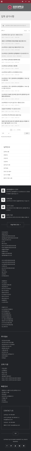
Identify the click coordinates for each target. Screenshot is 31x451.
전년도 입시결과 (7, 171)
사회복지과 (4, 266)
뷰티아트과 (4, 243)
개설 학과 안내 (15, 224)
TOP (15, 433)
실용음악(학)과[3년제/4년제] (8, 236)
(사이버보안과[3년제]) (7, 322)
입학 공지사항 (7, 164)
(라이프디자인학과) (6, 288)
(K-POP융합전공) (5, 311)
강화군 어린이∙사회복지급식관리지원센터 (11, 380)
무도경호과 (4, 282)
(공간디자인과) (5, 296)
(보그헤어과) (5, 326)
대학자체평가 (5, 356)
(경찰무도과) (5, 307)
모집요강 (6, 158)
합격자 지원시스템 (8, 178)
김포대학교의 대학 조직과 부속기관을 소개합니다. (17, 217)
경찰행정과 (4, 280)
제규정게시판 (5, 352)
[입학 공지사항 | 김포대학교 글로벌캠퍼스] (15, 7)
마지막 (18, 129)
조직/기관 (9, 215)
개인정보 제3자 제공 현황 (7, 342)
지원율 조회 (4, 398)
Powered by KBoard (6, 136)
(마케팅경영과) (5, 275)
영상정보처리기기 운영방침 (8, 344)
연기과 (3, 241)
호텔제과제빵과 (5, 249)
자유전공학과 (5, 232)
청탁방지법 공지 (5, 348)
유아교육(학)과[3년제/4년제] (8, 260)
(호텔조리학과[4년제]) (7, 253)
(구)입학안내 (5, 402)
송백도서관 (4, 374)
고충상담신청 (5, 350)
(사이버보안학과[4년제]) (7, 324)
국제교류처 (4, 368)
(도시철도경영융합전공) (7, 318)
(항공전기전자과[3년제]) (7, 320)
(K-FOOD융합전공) (6, 313)
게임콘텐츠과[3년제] (6, 284)
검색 (27, 133)
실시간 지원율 (7, 174)
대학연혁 (9, 198)
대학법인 (4, 358)
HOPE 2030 (10, 206)
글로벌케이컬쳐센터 (6, 376)
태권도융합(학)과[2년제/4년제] (9, 247)
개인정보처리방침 (6, 340)
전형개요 (6, 155)
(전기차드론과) (5, 290)
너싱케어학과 (5, 302)
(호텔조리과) (5, 251)
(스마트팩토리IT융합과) (7, 309)
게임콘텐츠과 (5, 286)
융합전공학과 (5, 234)
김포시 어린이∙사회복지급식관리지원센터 (11, 378)
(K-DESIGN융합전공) (6, 315)
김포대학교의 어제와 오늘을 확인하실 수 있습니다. (17, 200)
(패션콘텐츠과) (5, 298)
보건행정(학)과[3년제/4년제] (8, 264)
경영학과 (4, 274)
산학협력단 (4, 370)
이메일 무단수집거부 (6, 346)
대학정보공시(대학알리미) (8, 354)
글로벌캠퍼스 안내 (12, 189)
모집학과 (6, 161)
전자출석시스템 (5, 392)
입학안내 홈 (6, 151)
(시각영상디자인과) (6, 294)
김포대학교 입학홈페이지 (7, 396)
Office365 (4, 394)
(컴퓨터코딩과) (5, 292)
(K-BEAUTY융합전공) (6, 316)
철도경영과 (4, 272)
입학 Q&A (6, 168)
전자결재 (4, 400)
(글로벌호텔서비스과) (7, 255)
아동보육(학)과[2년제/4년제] (8, 262)
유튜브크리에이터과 (6, 239)
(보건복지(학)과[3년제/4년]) (8, 268)
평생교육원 (4, 372)
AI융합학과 (4, 300)
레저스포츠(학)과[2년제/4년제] (9, 245)
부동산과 (4, 270)
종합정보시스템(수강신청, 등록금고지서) (11, 390)
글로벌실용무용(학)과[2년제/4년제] (10, 237)
